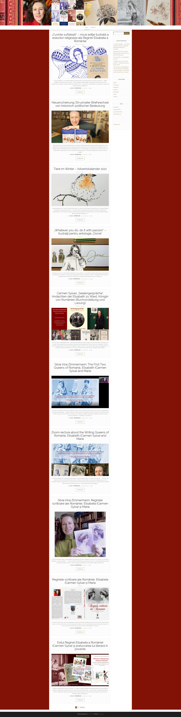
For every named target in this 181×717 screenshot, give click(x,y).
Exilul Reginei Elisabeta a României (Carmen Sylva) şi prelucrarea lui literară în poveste (80, 646)
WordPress (90, 714)
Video (82, 172)
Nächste (82, 707)
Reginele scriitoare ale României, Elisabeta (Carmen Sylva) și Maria (80, 581)
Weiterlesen (80, 92)
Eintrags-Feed (116, 109)
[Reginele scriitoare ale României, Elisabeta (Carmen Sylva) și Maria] (80, 603)
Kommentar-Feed (117, 111)
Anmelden (116, 107)
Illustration (77, 44)
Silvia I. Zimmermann (76, 88)
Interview (115, 89)
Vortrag (82, 306)
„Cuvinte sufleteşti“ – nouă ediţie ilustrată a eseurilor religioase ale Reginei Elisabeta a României (80, 38)
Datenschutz (116, 124)
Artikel (77, 652)
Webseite (93, 27)
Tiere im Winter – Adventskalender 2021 (80, 169)
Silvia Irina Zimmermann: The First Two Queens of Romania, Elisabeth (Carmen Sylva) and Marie (80, 368)
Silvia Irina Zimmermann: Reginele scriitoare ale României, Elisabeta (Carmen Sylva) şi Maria (80, 503)
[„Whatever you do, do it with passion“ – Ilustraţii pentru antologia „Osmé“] (80, 254)
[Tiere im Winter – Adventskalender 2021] (80, 189)
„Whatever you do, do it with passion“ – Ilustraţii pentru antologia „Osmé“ (80, 231)
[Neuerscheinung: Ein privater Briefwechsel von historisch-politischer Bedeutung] (80, 126)
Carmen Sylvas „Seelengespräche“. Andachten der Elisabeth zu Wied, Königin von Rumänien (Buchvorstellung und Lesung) (80, 298)
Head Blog (101, 714)
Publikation (82, 44)
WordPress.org (117, 114)
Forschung (116, 85)
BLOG (86, 27)
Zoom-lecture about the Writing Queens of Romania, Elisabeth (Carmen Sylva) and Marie (80, 436)
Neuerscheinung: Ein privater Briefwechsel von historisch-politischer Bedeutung (80, 104)
